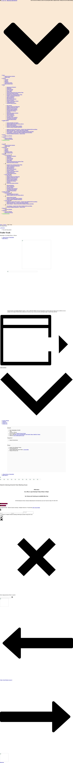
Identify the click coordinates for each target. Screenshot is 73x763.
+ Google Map (26, 449)
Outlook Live (4, 423)
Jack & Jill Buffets (10, 96)
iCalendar (4, 421)
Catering (6, 80)
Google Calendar (5, 420)
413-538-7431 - (9, 0)
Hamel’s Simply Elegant (11, 125)
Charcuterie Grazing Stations (12, 93)
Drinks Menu (9, 91)
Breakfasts (9, 88)
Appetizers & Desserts (11, 87)
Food (18, 434)
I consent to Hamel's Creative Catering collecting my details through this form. (17, 514)
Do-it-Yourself (10, 90)
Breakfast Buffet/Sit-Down (12, 107)
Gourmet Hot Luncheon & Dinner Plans (14, 94)
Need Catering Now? (9, 83)
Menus (3, 84)
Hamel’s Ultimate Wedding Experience (14, 127)
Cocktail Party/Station (11, 110)
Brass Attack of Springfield (8, 237)
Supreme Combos (10, 100)
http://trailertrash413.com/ (18, 435)
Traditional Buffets (10, 102)
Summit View (7, 77)
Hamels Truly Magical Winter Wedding (14, 126)
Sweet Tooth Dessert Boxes (12, 101)
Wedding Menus (5, 120)
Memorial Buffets (10, 97)
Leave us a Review (8, 135)
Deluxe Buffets (10, 89)
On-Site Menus (8, 174)
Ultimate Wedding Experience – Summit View (16, 133)
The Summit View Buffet (12, 118)
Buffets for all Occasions (12, 108)
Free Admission (22, 434)
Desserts (9, 112)
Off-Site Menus (8, 155)
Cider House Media (36, 507)
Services (4, 78)
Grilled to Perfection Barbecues (13, 95)
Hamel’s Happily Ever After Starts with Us (15, 123)
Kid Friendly (28, 434)
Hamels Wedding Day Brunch (12, 122)
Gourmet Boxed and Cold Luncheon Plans (15, 92)
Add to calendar (3, 367)
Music (32, 434)
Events (4, 224)
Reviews (4, 134)
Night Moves (5, 238)
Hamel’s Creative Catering (10, 76)
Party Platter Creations (11, 99)
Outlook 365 (4, 422)
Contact (4, 136)
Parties (38, 434)
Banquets (6, 81)
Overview (6, 79)
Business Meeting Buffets (12, 109)
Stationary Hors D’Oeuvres (12, 117)
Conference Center (8, 82)
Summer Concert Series (21, 433)
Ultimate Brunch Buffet (11, 103)
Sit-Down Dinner (10, 116)
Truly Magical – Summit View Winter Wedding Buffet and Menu (19, 132)
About (3, 75)
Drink (15, 434)
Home (1, 224)
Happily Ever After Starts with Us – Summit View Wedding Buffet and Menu (22, 129)
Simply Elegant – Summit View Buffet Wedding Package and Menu (20, 131)
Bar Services (9, 105)
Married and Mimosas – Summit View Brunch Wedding (17, 130)
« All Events (2, 227)
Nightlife (35, 434)
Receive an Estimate (9, 139)
